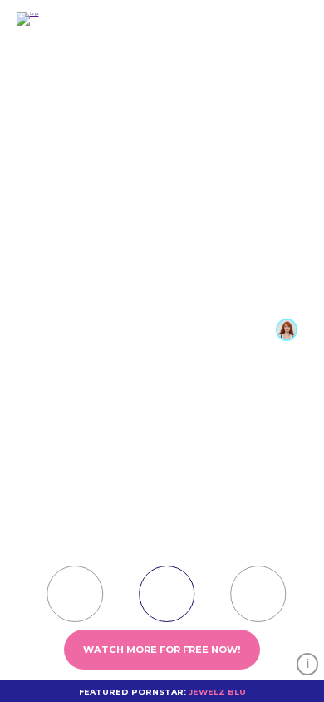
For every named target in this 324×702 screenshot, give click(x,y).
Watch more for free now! (162, 649)
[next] (9, 589)
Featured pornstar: (162, 691)
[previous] (315, 589)
